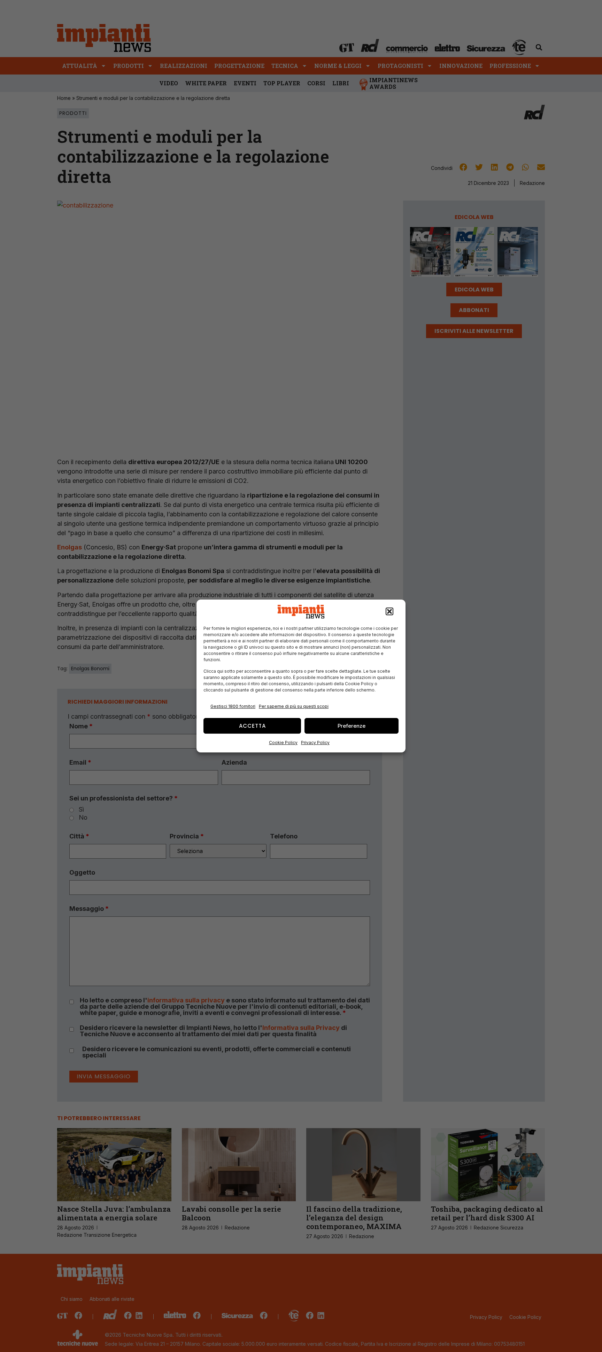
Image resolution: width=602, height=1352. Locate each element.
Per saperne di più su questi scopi (294, 706)
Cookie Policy (283, 742)
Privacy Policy (315, 742)
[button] (389, 611)
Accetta (252, 725)
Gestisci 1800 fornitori (232, 706)
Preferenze (351, 725)
